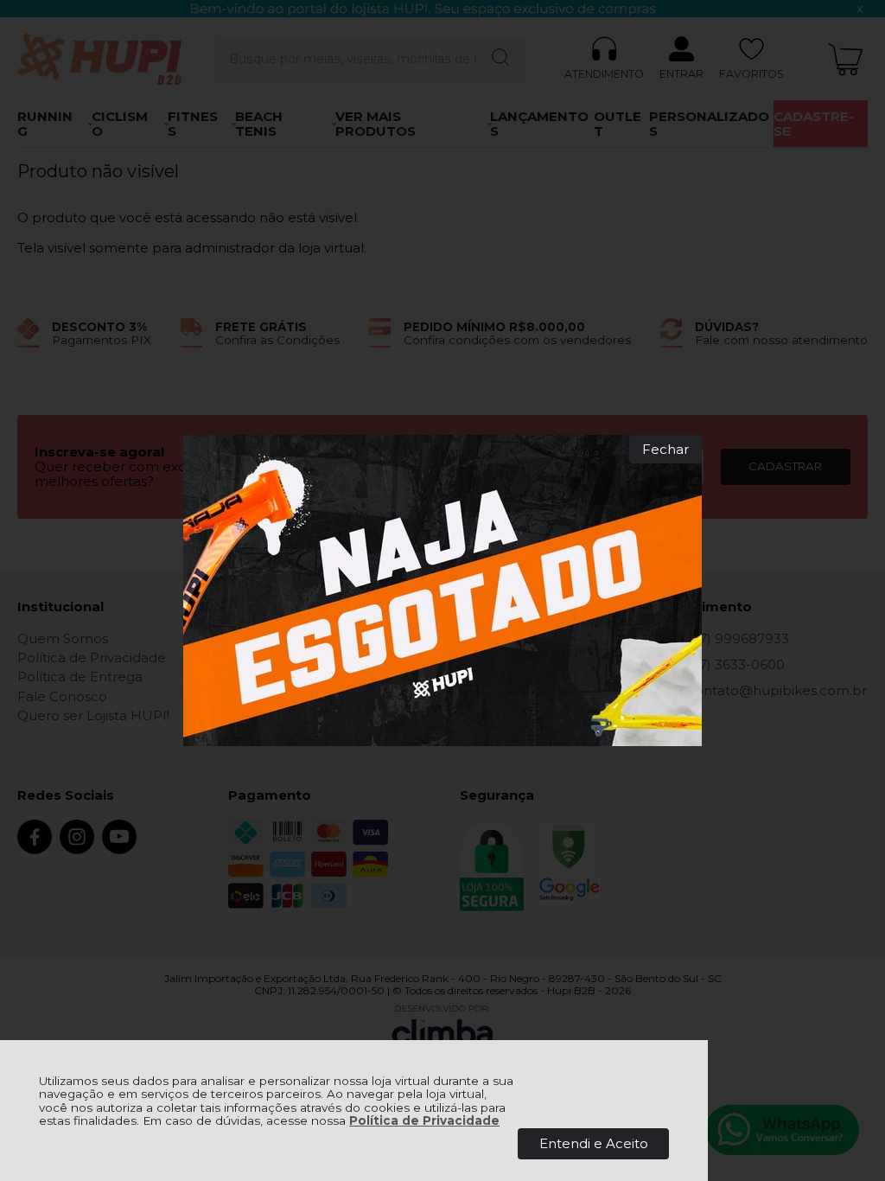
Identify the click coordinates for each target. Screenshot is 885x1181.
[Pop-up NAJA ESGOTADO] (442, 590)
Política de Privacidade (424, 1120)
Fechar (665, 449)
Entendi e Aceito (593, 1143)
